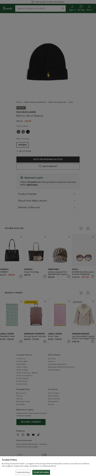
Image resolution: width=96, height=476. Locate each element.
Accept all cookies (41, 472)
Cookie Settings (23, 472)
